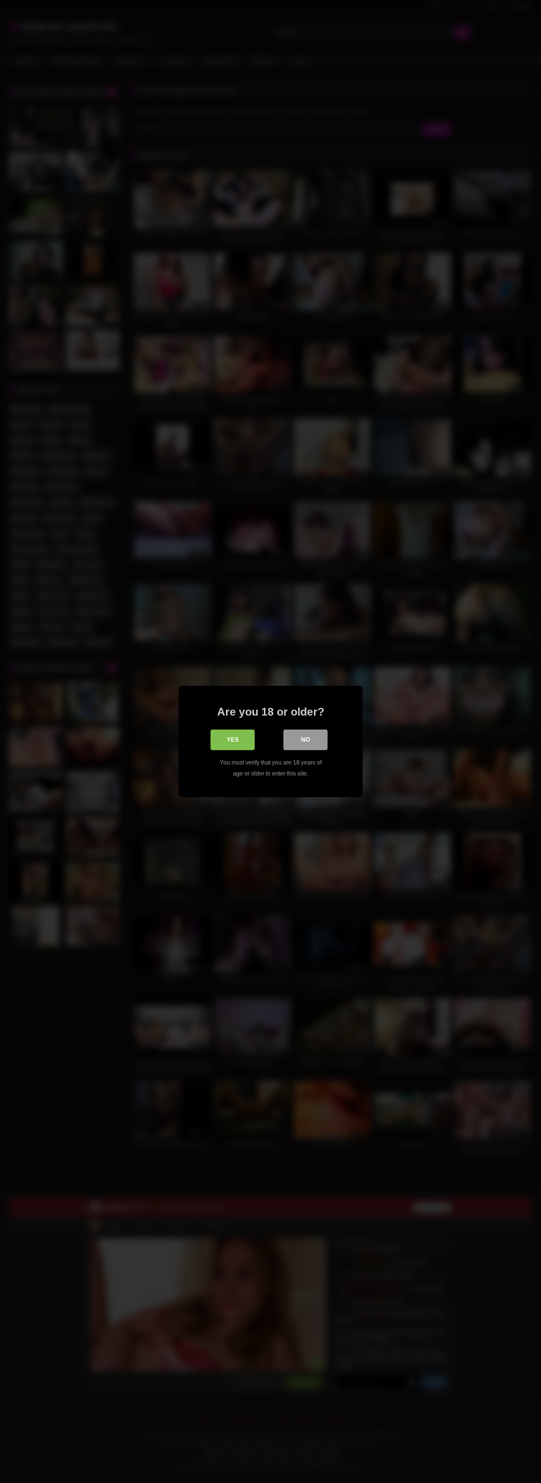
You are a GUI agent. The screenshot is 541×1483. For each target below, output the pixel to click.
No (305, 740)
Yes (233, 740)
